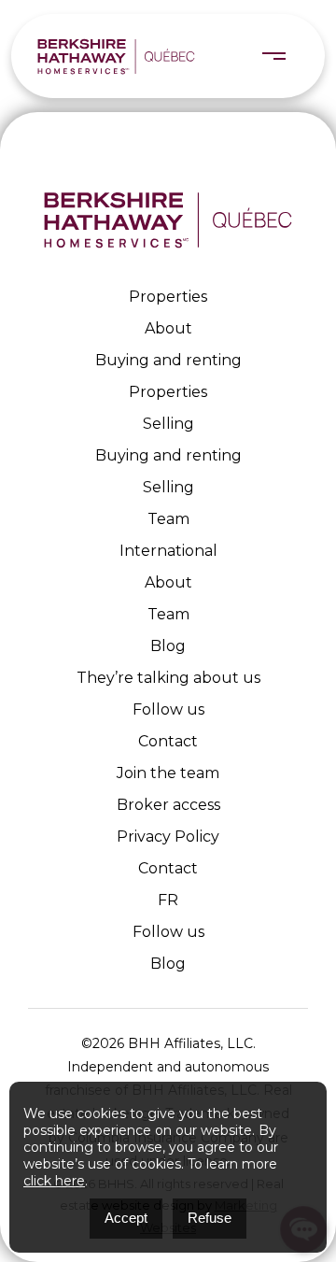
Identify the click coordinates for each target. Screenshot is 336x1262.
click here (54, 1180)
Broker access (168, 805)
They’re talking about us (168, 678)
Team (168, 519)
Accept (126, 1218)
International (168, 551)
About (168, 328)
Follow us (168, 709)
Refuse (209, 1218)
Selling (168, 423)
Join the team (168, 773)
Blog (168, 646)
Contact (168, 741)
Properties (168, 296)
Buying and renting (168, 360)
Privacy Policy (168, 836)
